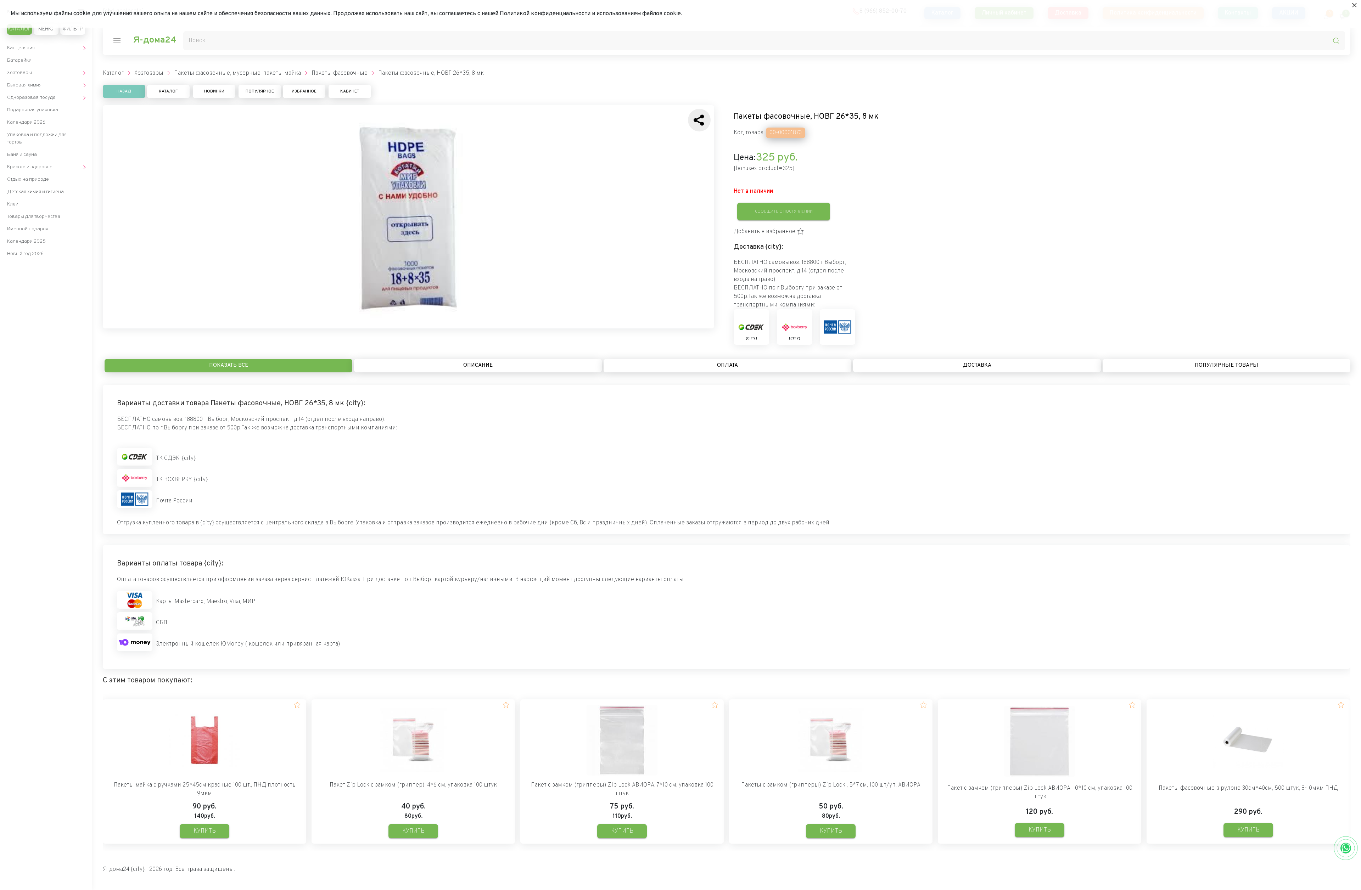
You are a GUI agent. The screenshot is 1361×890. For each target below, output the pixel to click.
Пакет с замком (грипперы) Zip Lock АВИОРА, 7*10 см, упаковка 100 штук (622, 789)
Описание (478, 365)
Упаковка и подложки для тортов (37, 138)
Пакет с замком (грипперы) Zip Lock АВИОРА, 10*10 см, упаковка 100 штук (1039, 792)
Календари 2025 (26, 241)
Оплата (727, 365)
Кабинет (349, 91)
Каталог (19, 29)
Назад (124, 91)
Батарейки (19, 60)
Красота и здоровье (29, 167)
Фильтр (73, 29)
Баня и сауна (22, 155)
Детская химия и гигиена (35, 192)
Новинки (214, 91)
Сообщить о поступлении (784, 211)
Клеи (12, 204)
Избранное (304, 91)
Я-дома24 (154, 40)
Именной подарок (27, 229)
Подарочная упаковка (32, 110)
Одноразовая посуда (31, 98)
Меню (46, 29)
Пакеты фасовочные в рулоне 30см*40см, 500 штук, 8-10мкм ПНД (1248, 788)
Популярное (260, 91)
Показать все (228, 365)
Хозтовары (19, 73)
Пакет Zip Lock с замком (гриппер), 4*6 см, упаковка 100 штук (413, 785)
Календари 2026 (26, 122)
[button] (769, 231)
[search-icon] (1336, 40)
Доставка (977, 365)
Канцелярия (21, 48)
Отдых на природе (28, 179)
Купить (205, 831)
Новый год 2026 (25, 254)
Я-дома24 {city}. (124, 869)
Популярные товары (1226, 365)
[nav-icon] (117, 41)
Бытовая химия (24, 85)
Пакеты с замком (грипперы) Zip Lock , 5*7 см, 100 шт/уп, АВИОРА (830, 785)
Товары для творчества (33, 217)
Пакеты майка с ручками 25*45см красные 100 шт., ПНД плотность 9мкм (205, 789)
